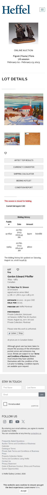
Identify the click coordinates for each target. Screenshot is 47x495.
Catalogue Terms (9, 448)
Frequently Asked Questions (13, 441)
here (37, 487)
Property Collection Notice (12, 456)
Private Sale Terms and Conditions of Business (20, 451)
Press (4, 453)
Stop (21, 333)
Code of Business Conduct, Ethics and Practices (21, 466)
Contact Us (6, 461)
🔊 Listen (12, 333)
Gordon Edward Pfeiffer (20, 277)
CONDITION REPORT (24, 187)
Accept (23, 491)
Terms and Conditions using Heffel (15, 458)
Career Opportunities (10, 468)
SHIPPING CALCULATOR (24, 174)
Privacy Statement (9, 463)
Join (41, 394)
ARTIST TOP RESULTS (23, 160)
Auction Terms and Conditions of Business (18, 443)
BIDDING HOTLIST (23, 181)
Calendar (5, 446)
